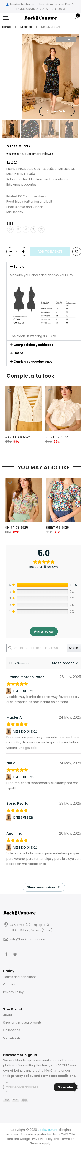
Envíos (19, 353)
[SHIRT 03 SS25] (23, 500)
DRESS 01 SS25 (23, 691)
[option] (50, 77)
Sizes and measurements (22, 1022)
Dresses (26, 27)
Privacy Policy (13, 992)
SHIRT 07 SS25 (56, 437)
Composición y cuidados (33, 345)
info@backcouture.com (28, 939)
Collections (11, 1030)
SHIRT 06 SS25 (57, 527)
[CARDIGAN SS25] (23, 408)
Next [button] (71, 77)
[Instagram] (16, 951)
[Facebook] (6, 951)
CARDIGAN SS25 (18, 437)
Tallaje (19, 266)
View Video (59, 111)
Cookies (9, 984)
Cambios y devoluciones (33, 361)
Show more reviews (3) (43, 887)
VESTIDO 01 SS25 (25, 731)
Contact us (11, 1037)
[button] (44, 266)
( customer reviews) (36, 154)
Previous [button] (13, 77)
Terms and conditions (19, 977)
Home (6, 27)
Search (74, 647)
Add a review (44, 631)
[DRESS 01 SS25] (9, 691)
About (7, 1015)
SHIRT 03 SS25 (16, 527)
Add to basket (50, 251)
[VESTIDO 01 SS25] (9, 731)
